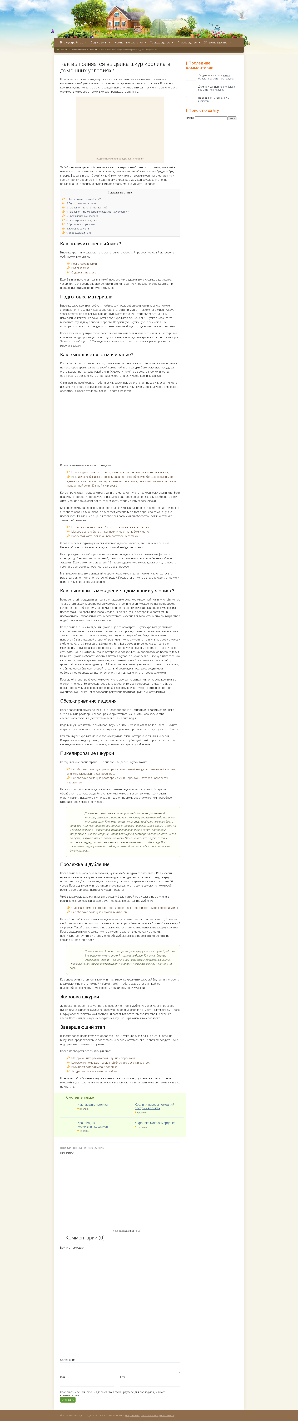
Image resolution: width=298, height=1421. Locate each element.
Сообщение (67, 1360)
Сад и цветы (99, 42)
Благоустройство (71, 42)
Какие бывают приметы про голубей (216, 77)
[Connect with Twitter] (88, 1302)
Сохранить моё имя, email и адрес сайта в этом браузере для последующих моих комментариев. (112, 1393)
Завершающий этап (79, 232)
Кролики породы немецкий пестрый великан (154, 1106)
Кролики (93, 50)
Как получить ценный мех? (83, 199)
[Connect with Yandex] (140, 1329)
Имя (62, 1377)
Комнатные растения (129, 42)
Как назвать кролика (92, 1104)
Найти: (190, 118)
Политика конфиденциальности (157, 1415)
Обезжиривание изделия (82, 216)
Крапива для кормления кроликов (92, 1124)
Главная (63, 50)
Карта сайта (133, 1415)
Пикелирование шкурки (81, 220)
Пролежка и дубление (80, 224)
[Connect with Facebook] (88, 1276)
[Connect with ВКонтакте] (140, 1302)
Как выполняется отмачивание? (86, 207)
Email (123, 1377)
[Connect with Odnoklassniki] (88, 1355)
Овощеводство (160, 42)
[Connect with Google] (140, 1276)
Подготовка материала (81, 203)
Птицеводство (187, 42)
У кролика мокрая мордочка (155, 1123)
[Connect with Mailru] (88, 1329)
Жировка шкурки (77, 228)
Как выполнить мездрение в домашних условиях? (97, 211)
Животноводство (215, 42)
